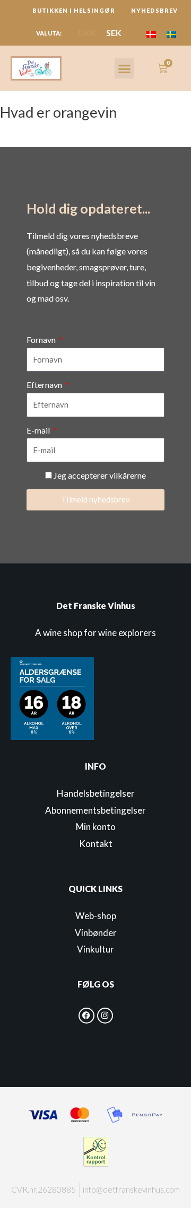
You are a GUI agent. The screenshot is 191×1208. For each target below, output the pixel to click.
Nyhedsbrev (154, 10)
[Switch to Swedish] (171, 34)
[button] (125, 68)
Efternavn (45, 385)
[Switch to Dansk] (151, 34)
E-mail (39, 430)
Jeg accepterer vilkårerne (100, 475)
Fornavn (42, 339)
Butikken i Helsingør (73, 10)
